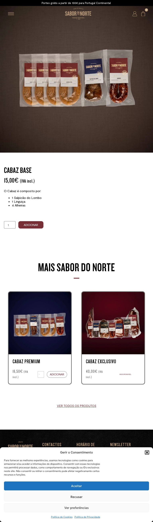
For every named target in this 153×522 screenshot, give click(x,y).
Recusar (76, 497)
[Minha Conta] (134, 13)
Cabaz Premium (26, 361)
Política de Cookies (62, 516)
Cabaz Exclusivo (101, 361)
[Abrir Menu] (11, 14)
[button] (147, 452)
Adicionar (31, 225)
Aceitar (76, 486)
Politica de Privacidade (87, 516)
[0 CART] (143, 13)
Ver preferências (76, 508)
